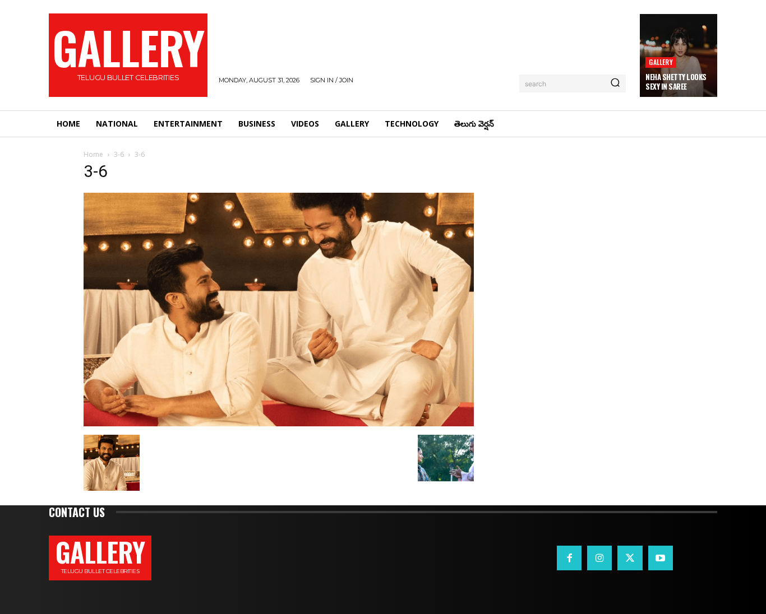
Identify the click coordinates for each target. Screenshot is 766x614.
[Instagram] (599, 558)
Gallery (660, 62)
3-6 (119, 154)
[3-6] (279, 423)
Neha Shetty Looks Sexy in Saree (676, 81)
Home (93, 154)
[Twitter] (629, 558)
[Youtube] (660, 558)
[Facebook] (569, 558)
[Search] (615, 83)
